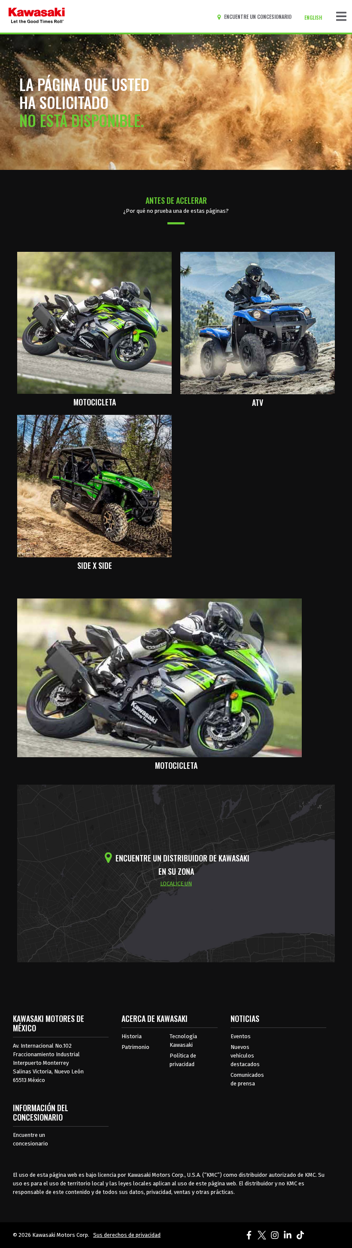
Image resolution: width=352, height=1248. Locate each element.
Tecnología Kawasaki (183, 1040)
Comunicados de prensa (247, 1079)
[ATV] (257, 322)
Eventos (241, 1036)
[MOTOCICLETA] (94, 322)
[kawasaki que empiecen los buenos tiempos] (37, 16)
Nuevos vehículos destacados (245, 1055)
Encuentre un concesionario (30, 1139)
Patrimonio (135, 1047)
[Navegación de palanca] (341, 16)
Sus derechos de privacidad (127, 1235)
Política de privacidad (183, 1059)
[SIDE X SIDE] (94, 485)
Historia (131, 1036)
